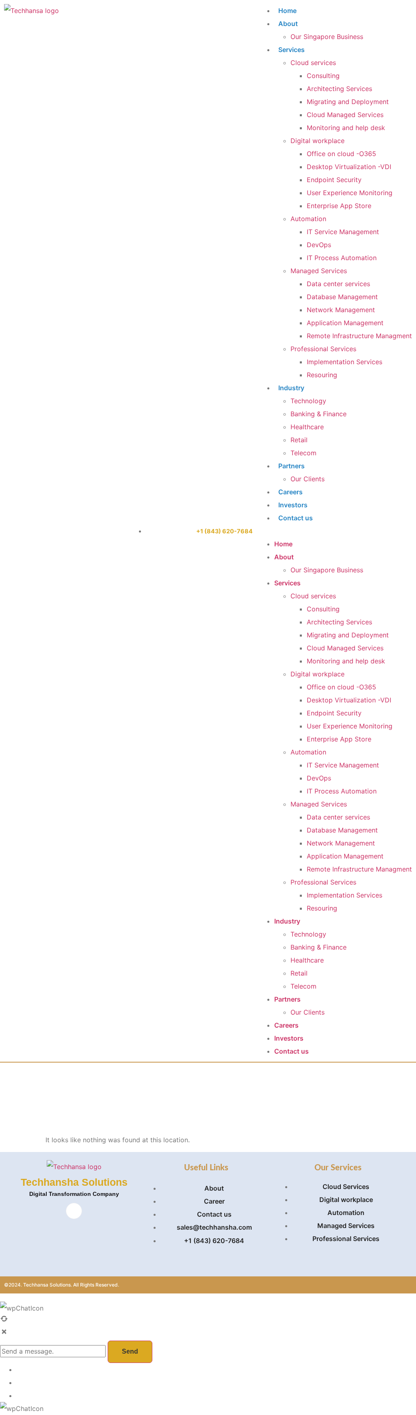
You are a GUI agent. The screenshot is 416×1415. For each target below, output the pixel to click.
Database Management (342, 297)
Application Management (345, 323)
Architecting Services (339, 89)
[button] (335, 530)
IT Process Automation (342, 258)
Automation (308, 219)
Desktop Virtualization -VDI (349, 167)
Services (291, 50)
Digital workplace (317, 141)
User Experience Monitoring (349, 193)
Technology (308, 401)
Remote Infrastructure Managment (359, 336)
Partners (291, 466)
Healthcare (307, 427)
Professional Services (323, 349)
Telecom (303, 453)
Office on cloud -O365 (341, 154)
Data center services (338, 284)
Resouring (322, 375)
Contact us (295, 518)
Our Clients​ (307, 479)
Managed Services (318, 271)
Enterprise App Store (339, 206)
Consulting (323, 76)
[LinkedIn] (74, 1211)
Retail (299, 440)
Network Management (341, 310)
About (288, 24)
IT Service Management (343, 232)
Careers (290, 492)
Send (130, 1351)
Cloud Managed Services (345, 115)
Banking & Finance (318, 414)
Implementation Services (344, 362)
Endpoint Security (334, 180)
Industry (291, 388)
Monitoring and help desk (346, 128)
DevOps (319, 245)
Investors (293, 505)
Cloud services (313, 63)
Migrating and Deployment (348, 102)
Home (287, 11)
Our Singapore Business (326, 37)
